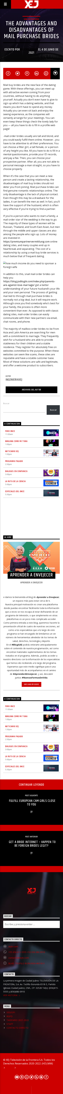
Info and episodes (31, 684)
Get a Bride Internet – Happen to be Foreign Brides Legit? (32, 843)
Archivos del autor (31, 390)
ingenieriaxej (29, 49)
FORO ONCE (10, 431)
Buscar (6, 403)
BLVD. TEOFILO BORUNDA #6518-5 (26, 963)
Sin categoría (31, 19)
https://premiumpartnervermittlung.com (26, 241)
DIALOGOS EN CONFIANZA (16, 471)
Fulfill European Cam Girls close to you (32, 802)
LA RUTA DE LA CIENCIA (15, 481)
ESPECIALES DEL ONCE (14, 491)
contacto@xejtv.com (18, 957)
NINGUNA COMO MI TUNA (16, 441)
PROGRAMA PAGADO (14, 461)
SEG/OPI (11, 1012)
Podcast (22, 1068)
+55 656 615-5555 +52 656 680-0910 (26, 952)
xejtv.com (13, 946)
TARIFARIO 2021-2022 (18, 1020)
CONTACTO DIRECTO (17, 1027)
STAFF (10, 1023)
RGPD (10, 1016)
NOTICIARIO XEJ (12, 451)
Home (9, 1068)
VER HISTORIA (10, 995)
